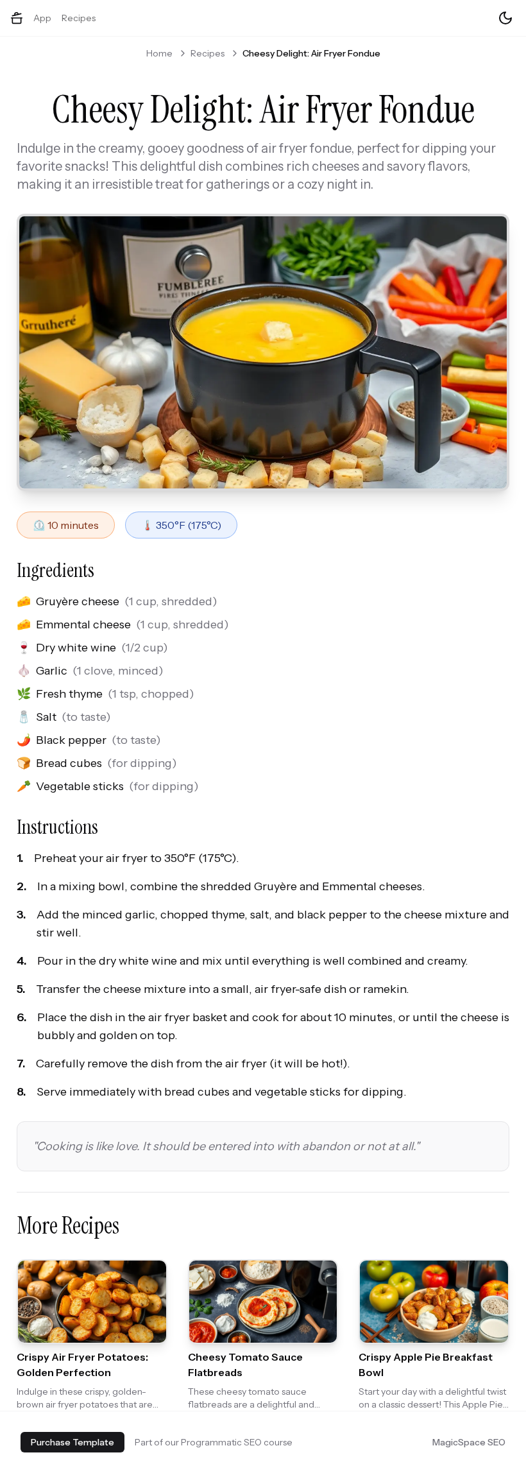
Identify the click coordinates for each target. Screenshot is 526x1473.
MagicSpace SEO (468, 1442)
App (42, 18)
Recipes (79, 18)
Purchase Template (72, 1442)
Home (159, 53)
